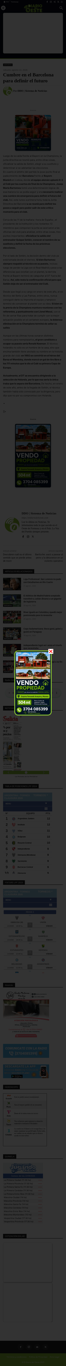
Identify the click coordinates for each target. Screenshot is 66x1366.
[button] (50, 651)
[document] (33, 683)
